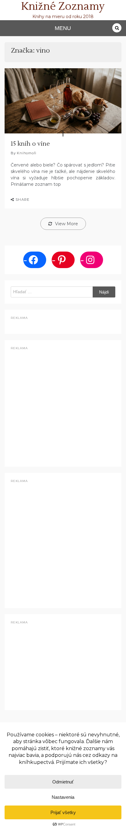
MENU (63, 28)
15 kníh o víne (30, 144)
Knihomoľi (26, 153)
